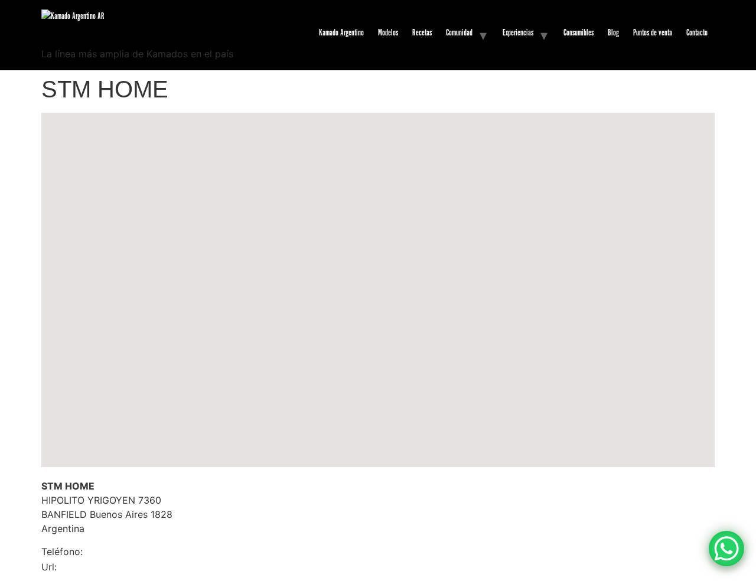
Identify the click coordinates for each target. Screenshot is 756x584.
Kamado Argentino (341, 32)
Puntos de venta (652, 32)
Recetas (422, 32)
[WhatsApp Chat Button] (726, 548)
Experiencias (518, 32)
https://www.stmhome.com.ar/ (98, 567)
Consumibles (578, 32)
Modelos (388, 32)
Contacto (697, 32)
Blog (613, 32)
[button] (378, 279)
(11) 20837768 (104, 552)
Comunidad (459, 32)
